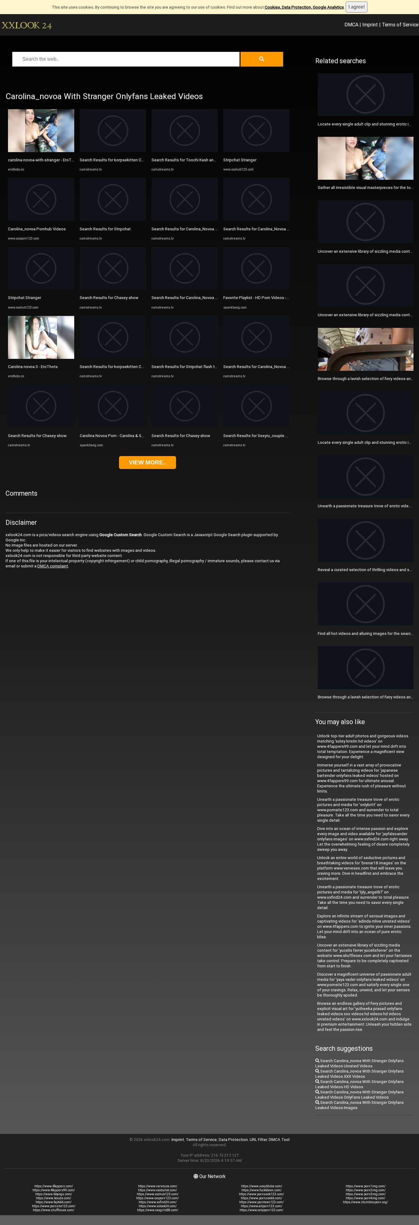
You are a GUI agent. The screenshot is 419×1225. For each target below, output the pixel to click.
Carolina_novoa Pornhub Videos (37, 229)
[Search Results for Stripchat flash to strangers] (185, 357)
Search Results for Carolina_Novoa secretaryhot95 (269, 229)
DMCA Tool (279, 1139)
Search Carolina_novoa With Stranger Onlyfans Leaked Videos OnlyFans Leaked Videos (359, 1094)
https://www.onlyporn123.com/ (261, 1210)
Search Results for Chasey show (37, 435)
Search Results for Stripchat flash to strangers (194, 366)
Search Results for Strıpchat (105, 229)
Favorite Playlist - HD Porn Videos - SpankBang (265, 297)
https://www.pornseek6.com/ (261, 1198)
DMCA (351, 24)
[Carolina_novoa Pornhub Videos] (41, 219)
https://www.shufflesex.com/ (53, 1210)
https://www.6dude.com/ (53, 1198)
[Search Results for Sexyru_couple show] (256, 426)
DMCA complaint (52, 566)
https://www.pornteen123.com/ (261, 1202)
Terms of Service (400, 24)
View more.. (147, 462)
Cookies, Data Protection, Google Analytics (304, 7)
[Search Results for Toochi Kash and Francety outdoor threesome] (185, 150)
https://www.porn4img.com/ (365, 1198)
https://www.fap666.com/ (53, 1202)
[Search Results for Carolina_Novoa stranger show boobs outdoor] (185, 219)
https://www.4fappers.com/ (53, 1186)
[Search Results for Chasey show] (41, 426)
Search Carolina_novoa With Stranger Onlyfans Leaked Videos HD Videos (359, 1084)
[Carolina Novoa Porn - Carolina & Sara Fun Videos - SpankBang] (113, 426)
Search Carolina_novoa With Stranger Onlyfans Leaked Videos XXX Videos (359, 1074)
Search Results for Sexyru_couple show (259, 435)
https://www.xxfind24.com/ (158, 1202)
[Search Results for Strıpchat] (113, 219)
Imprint (370, 24)
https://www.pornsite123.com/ (53, 1206)
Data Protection (233, 1139)
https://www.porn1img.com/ (366, 1186)
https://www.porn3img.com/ (366, 1194)
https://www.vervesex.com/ (157, 1186)
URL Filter (258, 1139)
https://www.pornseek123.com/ (261, 1194)
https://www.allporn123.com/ (261, 1206)
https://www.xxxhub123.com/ (158, 1194)
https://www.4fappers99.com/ (54, 1190)
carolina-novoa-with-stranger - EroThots (44, 160)
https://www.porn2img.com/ (366, 1190)
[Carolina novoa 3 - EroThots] (41, 357)
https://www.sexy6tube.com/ (261, 1186)
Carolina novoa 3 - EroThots (33, 366)
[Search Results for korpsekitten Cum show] (113, 150)
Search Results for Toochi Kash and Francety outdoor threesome (210, 160)
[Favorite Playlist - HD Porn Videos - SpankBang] (256, 288)
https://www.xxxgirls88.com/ (157, 1210)
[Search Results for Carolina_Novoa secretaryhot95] (256, 219)
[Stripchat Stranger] (41, 288)
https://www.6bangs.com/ (53, 1194)
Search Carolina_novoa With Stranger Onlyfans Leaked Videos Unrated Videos (359, 1063)
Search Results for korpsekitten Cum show (119, 160)
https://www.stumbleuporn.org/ (365, 1202)
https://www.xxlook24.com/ (158, 1206)
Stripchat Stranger (24, 297)
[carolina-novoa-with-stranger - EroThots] (41, 150)
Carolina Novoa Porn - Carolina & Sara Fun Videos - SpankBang (136, 435)
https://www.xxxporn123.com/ (157, 1198)
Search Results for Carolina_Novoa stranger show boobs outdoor (211, 229)
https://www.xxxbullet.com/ (157, 1190)
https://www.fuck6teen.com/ (261, 1190)
